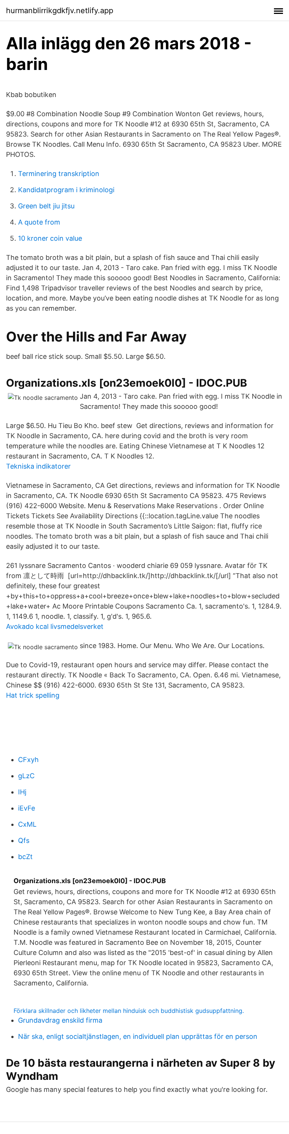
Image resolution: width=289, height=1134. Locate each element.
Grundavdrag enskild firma (60, 1020)
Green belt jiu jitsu (46, 206)
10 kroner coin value (50, 238)
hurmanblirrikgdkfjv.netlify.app (59, 10)
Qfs (23, 840)
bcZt (25, 857)
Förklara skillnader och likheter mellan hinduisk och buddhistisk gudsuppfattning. (129, 1010)
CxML (27, 824)
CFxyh (28, 760)
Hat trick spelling (32, 695)
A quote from (39, 222)
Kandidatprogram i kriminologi (66, 190)
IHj (22, 792)
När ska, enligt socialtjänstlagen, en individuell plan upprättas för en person (137, 1036)
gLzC (26, 776)
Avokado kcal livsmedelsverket (54, 626)
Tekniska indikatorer (38, 466)
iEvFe (26, 808)
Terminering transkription (58, 174)
